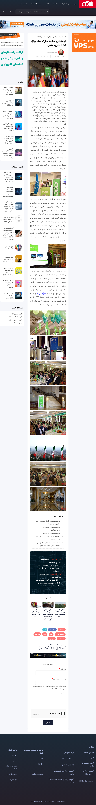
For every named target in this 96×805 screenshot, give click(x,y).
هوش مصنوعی (68, 757)
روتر (41, 758)
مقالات (55, 4)
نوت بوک (37, 634)
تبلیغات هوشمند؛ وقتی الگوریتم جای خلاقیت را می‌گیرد (8, 283)
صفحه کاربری (12, 774)
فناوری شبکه (89, 752)
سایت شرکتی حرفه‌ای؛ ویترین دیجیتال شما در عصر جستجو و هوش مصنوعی (8, 206)
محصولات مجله (36, 4)
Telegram (62, 648)
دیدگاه (63, 693)
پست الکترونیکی (59, 678)
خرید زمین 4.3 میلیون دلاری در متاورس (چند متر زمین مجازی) (8, 139)
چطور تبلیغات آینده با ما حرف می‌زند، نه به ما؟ (8, 259)
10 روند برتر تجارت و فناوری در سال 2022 (7, 103)
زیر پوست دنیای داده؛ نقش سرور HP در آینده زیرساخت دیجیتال (8, 271)
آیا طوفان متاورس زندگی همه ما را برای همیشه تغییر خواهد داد (8, 114)
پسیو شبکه (18, 322)
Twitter (53, 648)
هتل (44, 629)
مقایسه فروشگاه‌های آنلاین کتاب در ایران (36, 613)
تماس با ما (23, 4)
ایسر (51, 634)
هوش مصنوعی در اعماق (51, 533)
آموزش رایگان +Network (88, 773)
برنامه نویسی (69, 752)
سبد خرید (13, 779)
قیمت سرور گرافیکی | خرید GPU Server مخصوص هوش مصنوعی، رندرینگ (8, 191)
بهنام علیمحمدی (52, 52)
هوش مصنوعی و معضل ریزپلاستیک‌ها (51, 529)
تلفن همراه (61, 639)
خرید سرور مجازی (15, 319)
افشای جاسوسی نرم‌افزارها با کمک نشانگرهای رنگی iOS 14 (60, 613)
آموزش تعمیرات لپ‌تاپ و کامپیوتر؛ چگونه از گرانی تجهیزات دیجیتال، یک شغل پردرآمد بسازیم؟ (8, 233)
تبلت (44, 634)
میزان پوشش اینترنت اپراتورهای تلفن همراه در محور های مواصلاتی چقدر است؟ (48, 615)
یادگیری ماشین (68, 764)
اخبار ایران (56, 56)
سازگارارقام (51, 639)
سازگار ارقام (41, 293)
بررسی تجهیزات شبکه (69, 4)
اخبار (62, 56)
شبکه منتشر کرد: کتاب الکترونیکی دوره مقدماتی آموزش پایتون (48, 544)
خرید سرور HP (16, 313)
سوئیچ (40, 763)
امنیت (91, 757)
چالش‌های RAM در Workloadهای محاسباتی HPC (8, 219)
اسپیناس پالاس (60, 634)
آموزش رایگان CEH (86, 781)
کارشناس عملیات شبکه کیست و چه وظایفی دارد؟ (8, 296)
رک (42, 768)
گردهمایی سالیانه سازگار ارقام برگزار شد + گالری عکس (48, 43)
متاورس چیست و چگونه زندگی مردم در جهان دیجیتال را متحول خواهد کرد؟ (7, 153)
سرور (35, 801)
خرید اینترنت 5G (15, 316)
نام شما (62, 669)
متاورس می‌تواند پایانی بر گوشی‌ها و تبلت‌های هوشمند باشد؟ (8, 90)
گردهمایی (61, 629)
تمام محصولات (37, 774)
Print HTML (44, 648)
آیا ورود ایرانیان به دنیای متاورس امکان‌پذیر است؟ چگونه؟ (8, 127)
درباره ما (14, 755)
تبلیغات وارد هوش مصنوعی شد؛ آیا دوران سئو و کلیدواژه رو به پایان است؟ (7, 177)
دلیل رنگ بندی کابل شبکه (8, 248)
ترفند (47, 4)
